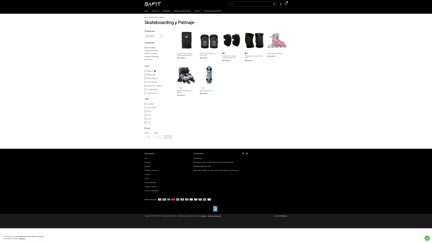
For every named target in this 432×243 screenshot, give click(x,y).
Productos (155, 11)
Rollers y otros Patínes (151, 53)
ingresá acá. (203, 216)
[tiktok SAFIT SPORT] (247, 153)
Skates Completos (150, 48)
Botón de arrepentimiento (214, 216)
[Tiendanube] (280, 216)
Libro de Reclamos (150, 182)
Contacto (147, 174)
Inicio (146, 11)
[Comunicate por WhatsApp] (427, 238)
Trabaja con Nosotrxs (151, 187)
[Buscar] (274, 4)
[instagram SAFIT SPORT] (243, 153)
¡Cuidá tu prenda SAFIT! (212, 11)
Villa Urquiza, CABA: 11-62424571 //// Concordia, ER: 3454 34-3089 (213, 162)
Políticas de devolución (182, 11)
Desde (147, 133)
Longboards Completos (151, 51)
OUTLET (197, 11)
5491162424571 (197, 158)
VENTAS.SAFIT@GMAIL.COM (202, 166)
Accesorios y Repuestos (152, 56)
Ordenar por (150, 31)
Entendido (22, 239)
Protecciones (148, 59)
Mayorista (166, 11)
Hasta (156, 133)
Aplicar (168, 137)
